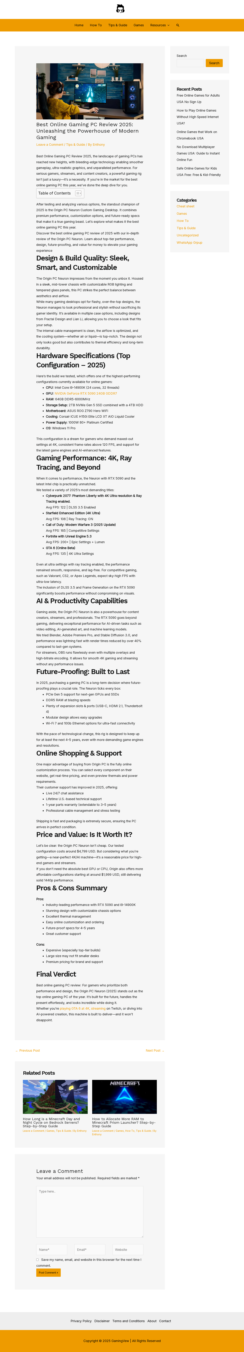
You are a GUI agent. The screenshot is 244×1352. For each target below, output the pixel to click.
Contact (165, 1321)
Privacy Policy (81, 1321)
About (151, 1321)
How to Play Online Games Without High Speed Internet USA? (198, 117)
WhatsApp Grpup (189, 242)
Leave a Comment (49, 144)
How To (96, 25)
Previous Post (27, 1050)
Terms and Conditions (128, 1321)
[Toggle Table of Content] (77, 193)
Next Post (155, 1050)
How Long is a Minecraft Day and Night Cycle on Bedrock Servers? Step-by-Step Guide (51, 1122)
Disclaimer (102, 1321)
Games (139, 25)
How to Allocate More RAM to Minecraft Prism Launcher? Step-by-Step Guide (124, 1122)
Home (78, 25)
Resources (158, 25)
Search (182, 56)
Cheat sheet (185, 206)
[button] (168, 25)
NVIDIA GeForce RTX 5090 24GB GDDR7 (86, 393)
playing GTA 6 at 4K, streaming (82, 1008)
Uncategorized (188, 235)
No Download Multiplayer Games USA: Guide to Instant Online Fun (198, 153)
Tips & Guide (117, 25)
